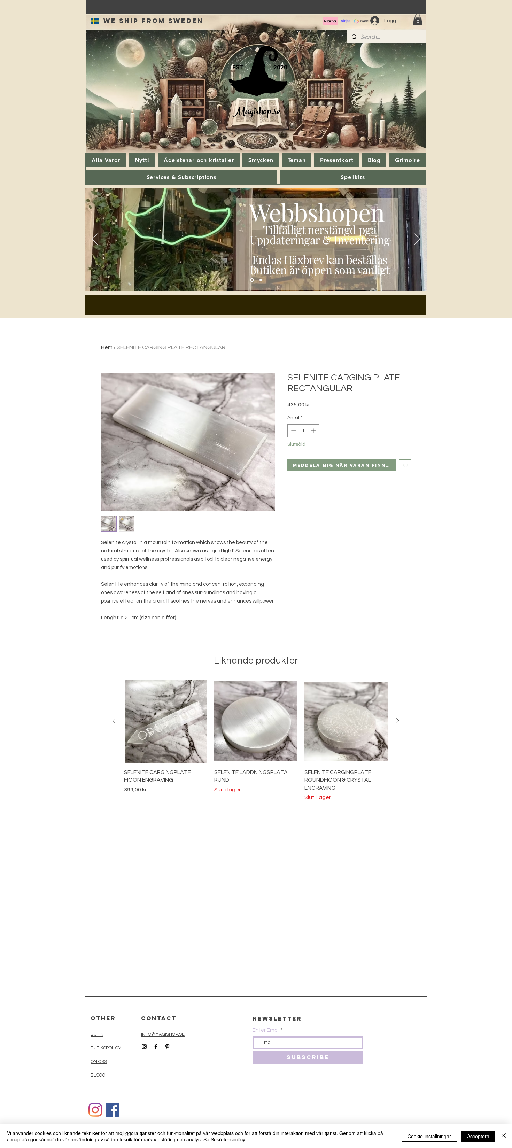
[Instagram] (95, 1110)
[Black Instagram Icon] (144, 1046)
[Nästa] (417, 239)
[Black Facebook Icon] (156, 1046)
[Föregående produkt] (114, 720)
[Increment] (314, 431)
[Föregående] (95, 239)
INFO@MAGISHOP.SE (163, 1034)
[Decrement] (292, 431)
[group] (256, 740)
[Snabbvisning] (165, 721)
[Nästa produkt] (398, 720)
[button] (417, 19)
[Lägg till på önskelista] (405, 465)
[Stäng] (503, 1136)
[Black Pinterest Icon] (167, 1046)
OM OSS (99, 1061)
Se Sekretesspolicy (224, 1139)
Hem (107, 347)
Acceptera (478, 1136)
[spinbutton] (303, 431)
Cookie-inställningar (429, 1136)
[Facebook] (112, 1110)
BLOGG (98, 1075)
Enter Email (266, 1030)
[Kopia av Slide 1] (260, 280)
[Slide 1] (252, 280)
